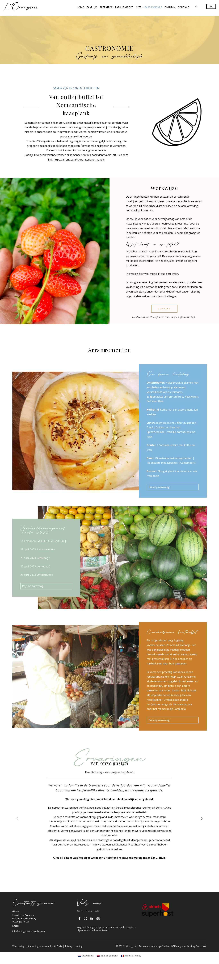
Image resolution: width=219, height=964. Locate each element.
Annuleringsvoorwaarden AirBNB (45, 946)
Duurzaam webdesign (150, 946)
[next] (201, 818)
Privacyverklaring (73, 946)
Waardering (18, 946)
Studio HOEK (169, 946)
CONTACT (164, 308)
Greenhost (201, 946)
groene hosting (187, 946)
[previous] (17, 818)
